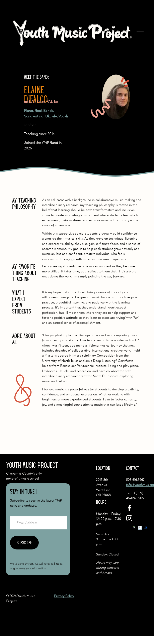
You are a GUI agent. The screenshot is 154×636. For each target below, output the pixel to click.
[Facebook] (129, 508)
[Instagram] (129, 518)
